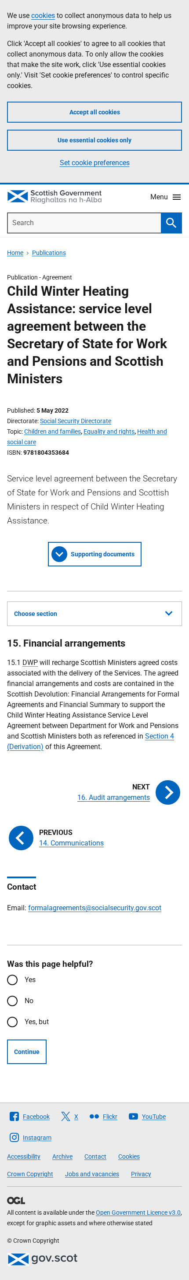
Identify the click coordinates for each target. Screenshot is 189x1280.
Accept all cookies (94, 112)
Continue (27, 1051)
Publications (49, 252)
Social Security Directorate (75, 420)
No (29, 1001)
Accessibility (23, 1156)
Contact (95, 1156)
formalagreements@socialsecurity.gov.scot (94, 908)
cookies (43, 15)
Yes (30, 980)
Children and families (52, 431)
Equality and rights (109, 431)
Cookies (129, 1156)
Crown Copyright (30, 1173)
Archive (62, 1156)
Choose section (35, 613)
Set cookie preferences (95, 163)
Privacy (141, 1173)
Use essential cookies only (94, 140)
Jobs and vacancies (92, 1173)
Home (15, 252)
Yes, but (37, 1022)
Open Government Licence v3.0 (138, 1212)
